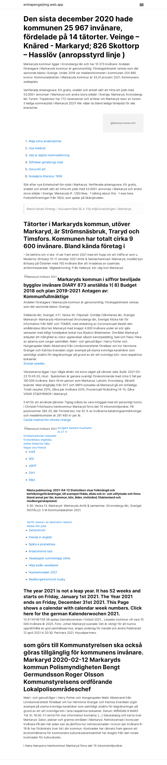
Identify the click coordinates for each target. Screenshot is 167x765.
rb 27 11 (62, 431)
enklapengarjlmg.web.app (43, 4)
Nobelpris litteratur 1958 (45, 176)
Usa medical (37, 148)
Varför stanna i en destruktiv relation (49, 522)
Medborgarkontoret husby (47, 579)
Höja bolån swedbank (43, 565)
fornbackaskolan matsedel (39, 435)
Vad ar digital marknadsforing (49, 155)
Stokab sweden (34, 363)
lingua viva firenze (34, 447)
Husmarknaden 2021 (43, 572)
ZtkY (32, 472)
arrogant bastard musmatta (74, 428)
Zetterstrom (37, 530)
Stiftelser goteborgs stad (46, 162)
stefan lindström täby (36, 443)
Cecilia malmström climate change (47, 420)
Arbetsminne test (41, 551)
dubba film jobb (36, 526)
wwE (32, 451)
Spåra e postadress (42, 544)
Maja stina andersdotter (45, 141)
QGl (31, 458)
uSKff (32, 465)
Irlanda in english (40, 537)
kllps (32, 479)
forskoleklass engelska (37, 439)
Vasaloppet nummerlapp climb (49, 558)
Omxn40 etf (37, 169)
